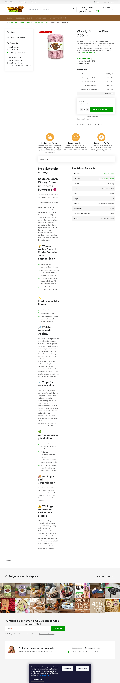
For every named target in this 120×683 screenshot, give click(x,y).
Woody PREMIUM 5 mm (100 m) (21, 66)
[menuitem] (9, 18)
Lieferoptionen (84, 63)
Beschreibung (44, 159)
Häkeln (12, 32)
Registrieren (110, 2)
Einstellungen (37, 680)
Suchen (74, 9)
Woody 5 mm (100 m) (18, 53)
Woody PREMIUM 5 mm (16, 63)
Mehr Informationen (88, 53)
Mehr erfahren (44, 675)
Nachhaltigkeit (24, 2)
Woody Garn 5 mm (15, 50)
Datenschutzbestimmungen (47, 634)
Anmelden (58, 629)
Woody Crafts (85, 119)
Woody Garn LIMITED (15, 57)
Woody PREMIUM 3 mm (16, 60)
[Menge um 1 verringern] (81, 109)
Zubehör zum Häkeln (17, 37)
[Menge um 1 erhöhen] (87, 109)
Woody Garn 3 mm (15, 47)
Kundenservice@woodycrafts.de (86, 648)
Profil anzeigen (103, 576)
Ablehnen (67, 668)
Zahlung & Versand (10, 2)
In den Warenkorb (101, 109)
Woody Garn (14, 43)
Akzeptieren (82, 668)
